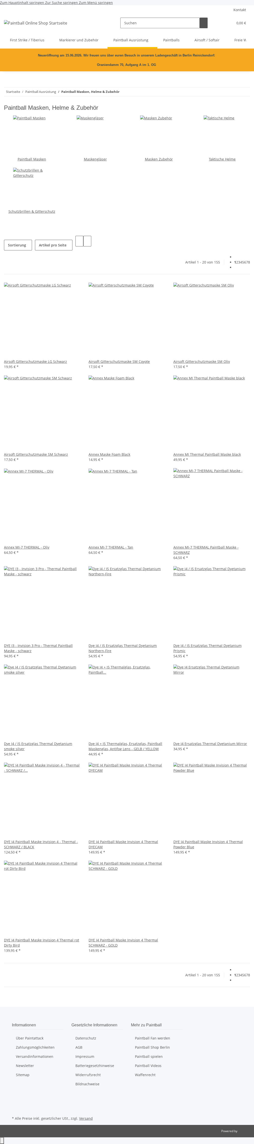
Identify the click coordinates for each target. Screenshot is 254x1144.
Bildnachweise (87, 1084)
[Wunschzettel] (227, 22)
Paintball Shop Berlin (152, 1047)
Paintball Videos (148, 1065)
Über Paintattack (29, 1038)
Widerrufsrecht (88, 1074)
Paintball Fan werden (152, 1038)
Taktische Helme (222, 159)
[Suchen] (204, 23)
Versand (86, 1118)
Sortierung (17, 245)
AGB (78, 1047)
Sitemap (23, 1074)
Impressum (84, 1056)
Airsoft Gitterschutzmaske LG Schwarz (35, 361)
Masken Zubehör (159, 159)
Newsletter (25, 1065)
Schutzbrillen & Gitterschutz (31, 211)
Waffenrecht (145, 1074)
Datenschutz (85, 1038)
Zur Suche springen (62, 2)
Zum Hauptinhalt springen (22, 2)
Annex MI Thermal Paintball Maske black (207, 454)
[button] (219, 22)
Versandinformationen (34, 1056)
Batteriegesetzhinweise (94, 1065)
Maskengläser (95, 159)
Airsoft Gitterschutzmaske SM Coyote (119, 361)
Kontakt (239, 9)
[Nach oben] (2, 1140)
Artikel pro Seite (52, 245)
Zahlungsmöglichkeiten (35, 1047)
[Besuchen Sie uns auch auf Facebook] (16, 1097)
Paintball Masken (32, 159)
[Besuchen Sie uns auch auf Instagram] (16, 1109)
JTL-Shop (244, 1131)
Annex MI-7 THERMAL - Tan (111, 547)
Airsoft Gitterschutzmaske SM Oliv (201, 361)
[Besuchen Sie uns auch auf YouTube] (16, 1103)
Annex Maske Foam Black (109, 454)
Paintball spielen (149, 1056)
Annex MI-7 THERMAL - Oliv (26, 547)
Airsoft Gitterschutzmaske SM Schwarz (36, 454)
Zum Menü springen (96, 2)
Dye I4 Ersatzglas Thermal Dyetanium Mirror (210, 743)
